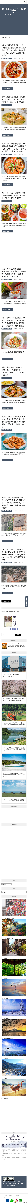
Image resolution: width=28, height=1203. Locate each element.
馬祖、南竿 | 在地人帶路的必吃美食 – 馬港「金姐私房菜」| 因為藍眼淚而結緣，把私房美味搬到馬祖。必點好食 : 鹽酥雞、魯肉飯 (13, 422)
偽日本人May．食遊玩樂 (14, 10)
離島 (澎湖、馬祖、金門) (6, 58)
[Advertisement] (14, 23)
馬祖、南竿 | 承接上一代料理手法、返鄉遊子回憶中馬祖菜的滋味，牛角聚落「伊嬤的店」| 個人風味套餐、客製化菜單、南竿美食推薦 (13, 503)
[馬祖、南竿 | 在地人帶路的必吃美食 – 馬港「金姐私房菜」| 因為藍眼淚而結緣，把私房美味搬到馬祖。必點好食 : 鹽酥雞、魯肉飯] (14, 441)
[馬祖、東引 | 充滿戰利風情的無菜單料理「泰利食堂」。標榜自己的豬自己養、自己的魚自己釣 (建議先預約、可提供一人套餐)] (14, 165)
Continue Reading (7, 88)
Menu (4, 2)
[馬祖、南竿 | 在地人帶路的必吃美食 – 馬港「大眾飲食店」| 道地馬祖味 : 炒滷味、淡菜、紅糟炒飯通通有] (14, 389)
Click (26, 601)
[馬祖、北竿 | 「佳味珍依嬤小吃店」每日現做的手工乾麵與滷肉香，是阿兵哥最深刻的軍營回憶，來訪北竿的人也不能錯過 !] (14, 340)
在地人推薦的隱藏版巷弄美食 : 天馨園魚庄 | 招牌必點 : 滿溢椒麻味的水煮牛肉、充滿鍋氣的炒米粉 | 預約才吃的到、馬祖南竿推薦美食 (13, 50)
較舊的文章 (6, 601)
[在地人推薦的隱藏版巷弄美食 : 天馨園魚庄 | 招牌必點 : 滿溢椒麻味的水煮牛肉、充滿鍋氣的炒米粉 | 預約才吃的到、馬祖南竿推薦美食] (14, 69)
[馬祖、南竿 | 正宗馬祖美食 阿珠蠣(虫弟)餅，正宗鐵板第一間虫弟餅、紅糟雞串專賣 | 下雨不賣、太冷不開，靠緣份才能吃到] (14, 290)
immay (15, 58)
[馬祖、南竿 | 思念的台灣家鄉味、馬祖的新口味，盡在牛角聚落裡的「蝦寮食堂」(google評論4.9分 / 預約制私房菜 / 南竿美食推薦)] (14, 574)
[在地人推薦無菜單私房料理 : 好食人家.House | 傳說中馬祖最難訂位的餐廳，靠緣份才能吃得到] (14, 116)
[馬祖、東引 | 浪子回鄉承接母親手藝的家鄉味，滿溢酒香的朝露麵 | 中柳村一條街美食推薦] (14, 212)
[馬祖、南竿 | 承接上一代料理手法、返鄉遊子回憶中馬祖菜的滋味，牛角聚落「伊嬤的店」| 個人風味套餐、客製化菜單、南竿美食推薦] (14, 522)
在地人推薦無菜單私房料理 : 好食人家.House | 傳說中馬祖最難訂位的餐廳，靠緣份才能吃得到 (13, 99)
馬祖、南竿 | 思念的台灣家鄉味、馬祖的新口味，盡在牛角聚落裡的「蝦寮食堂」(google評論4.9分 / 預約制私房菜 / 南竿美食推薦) (13, 555)
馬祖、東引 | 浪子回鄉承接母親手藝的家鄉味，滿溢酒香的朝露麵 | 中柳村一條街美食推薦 (13, 195)
